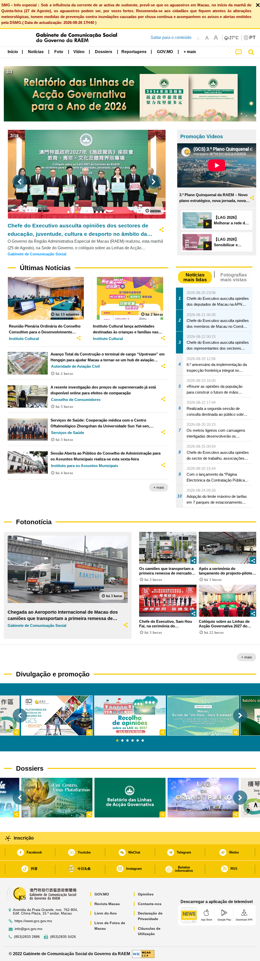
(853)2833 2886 (27, 937)
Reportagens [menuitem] (134, 52)
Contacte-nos (149, 904)
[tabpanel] (130, 715)
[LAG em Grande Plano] (203, 798)
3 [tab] (127, 740)
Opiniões (146, 894)
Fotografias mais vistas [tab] (233, 277)
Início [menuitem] (13, 52)
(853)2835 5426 (63, 937)
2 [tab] (122, 740)
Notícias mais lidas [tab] (195, 277)
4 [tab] (132, 740)
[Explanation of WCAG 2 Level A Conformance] (143, 953)
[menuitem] (35, 51)
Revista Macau (107, 904)
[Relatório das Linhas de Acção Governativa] (130, 798)
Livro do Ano (105, 913)
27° (234, 38)
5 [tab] (137, 740)
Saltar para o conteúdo (171, 37)
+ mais (158, 487)
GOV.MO (101, 894)
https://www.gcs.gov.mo (33, 921)
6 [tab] (142, 740)
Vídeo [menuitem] (79, 52)
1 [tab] (117, 740)
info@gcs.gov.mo (28, 929)
